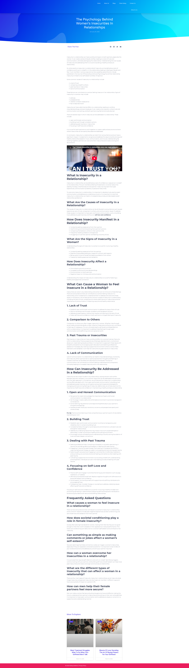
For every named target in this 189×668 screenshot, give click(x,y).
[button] (110, 46)
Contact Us (132, 3)
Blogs (114, 3)
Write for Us (134, 10)
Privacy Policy (82, 665)
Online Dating (122, 3)
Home (98, 3)
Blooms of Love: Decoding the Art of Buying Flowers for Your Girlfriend (108, 652)
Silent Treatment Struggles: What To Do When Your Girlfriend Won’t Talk (80, 652)
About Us (106, 3)
